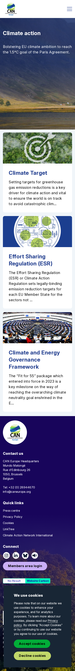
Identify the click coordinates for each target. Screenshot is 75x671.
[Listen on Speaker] (34, 555)
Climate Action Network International (28, 535)
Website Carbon (38, 581)
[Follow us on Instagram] (6, 555)
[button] (25, 566)
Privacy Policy (12, 517)
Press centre (11, 510)
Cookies (8, 523)
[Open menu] (69, 9)
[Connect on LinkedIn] (15, 555)
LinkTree (8, 529)
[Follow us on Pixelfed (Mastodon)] (25, 555)
